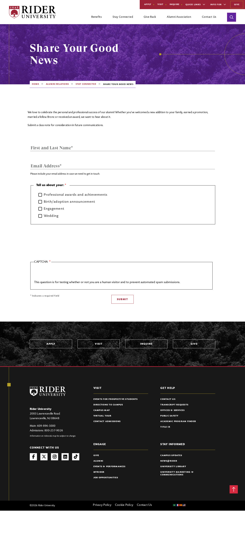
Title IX (165, 427)
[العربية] (174, 505)
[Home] (32, 12)
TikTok (75, 456)
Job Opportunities (105, 478)
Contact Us (167, 399)
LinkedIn (65, 456)
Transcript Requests (174, 405)
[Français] (177, 505)
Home (35, 84)
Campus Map (101, 410)
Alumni (98, 461)
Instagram (54, 456)
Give (236, 5)
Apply (147, 4)
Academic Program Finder (178, 421)
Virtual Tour (102, 416)
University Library (173, 467)
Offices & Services (172, 410)
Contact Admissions (107, 421)
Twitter (44, 456)
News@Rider (168, 461)
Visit (160, 4)
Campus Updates (171, 455)
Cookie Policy (124, 505)
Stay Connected (86, 84)
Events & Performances (109, 467)
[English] (184, 505)
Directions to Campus (108, 405)
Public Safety (169, 416)
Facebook (33, 456)
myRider (99, 472)
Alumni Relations (57, 84)
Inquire (175, 4)
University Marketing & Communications (177, 473)
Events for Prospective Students (115, 399)
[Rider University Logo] (48, 391)
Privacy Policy (102, 505)
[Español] (181, 505)
